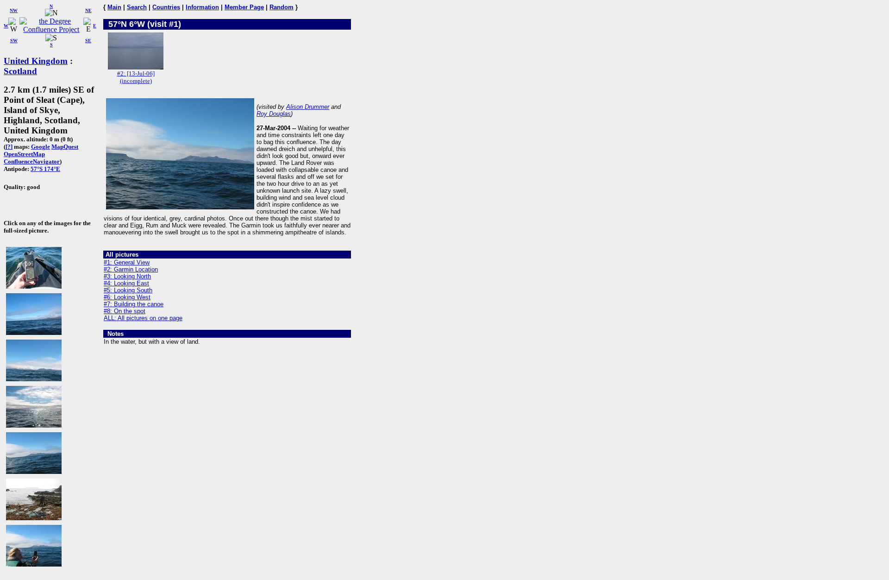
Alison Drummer (307, 106)
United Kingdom (36, 61)
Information (202, 7)
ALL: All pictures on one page (143, 318)
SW (14, 40)
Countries (166, 7)
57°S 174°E (45, 168)
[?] (9, 146)
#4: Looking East (126, 283)
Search (137, 7)
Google (40, 146)
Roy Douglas (274, 113)
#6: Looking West (127, 297)
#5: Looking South (128, 290)
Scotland (20, 71)
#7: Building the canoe (133, 304)
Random (281, 7)
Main (114, 7)
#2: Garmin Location (131, 269)
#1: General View (127, 262)
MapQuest (64, 146)
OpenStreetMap (24, 154)
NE (88, 10)
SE (88, 40)
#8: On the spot (124, 311)
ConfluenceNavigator (32, 161)
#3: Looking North (127, 276)
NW (14, 10)
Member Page (244, 7)
